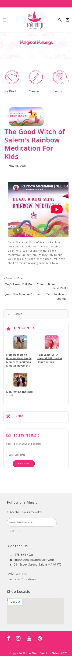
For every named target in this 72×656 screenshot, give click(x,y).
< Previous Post (13, 278)
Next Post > (61, 288)
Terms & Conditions (22, 579)
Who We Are (17, 574)
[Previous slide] (6, 81)
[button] (4, 20)
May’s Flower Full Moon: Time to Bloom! (31, 284)
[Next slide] (65, 81)
